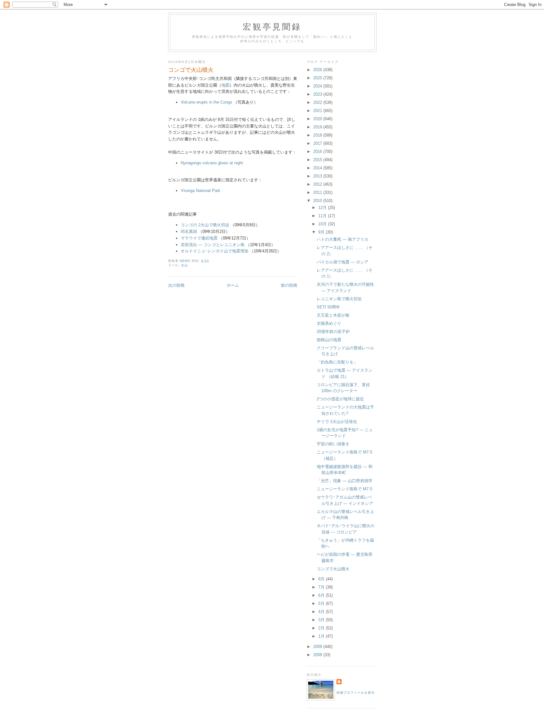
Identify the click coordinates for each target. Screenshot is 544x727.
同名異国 (189, 231)
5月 (322, 603)
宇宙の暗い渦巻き (333, 444)
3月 (322, 619)
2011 (318, 192)
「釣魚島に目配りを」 (337, 362)
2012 (318, 184)
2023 (318, 94)
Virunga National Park (200, 190)
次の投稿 (176, 285)
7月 (322, 587)
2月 (322, 628)
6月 (322, 595)
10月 (323, 224)
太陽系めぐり (329, 323)
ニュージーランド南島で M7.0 (344, 489)
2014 (318, 168)
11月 (323, 215)
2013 (318, 176)
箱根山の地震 (329, 339)
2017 (318, 143)
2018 (318, 135)
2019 (318, 127)
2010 (318, 200)
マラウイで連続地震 (199, 238)
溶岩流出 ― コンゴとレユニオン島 (213, 244)
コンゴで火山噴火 (333, 568)
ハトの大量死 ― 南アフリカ (342, 239)
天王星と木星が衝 (333, 315)
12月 (323, 207)
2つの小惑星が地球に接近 (340, 399)
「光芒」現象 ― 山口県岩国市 (344, 480)
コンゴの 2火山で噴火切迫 (205, 225)
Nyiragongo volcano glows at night (212, 163)
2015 (318, 159)
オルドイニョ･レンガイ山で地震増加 (214, 251)
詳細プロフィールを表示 (356, 692)
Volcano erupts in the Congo (206, 102)
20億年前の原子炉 (333, 331)
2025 (318, 78)
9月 (322, 232)
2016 (318, 151)
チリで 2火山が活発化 (337, 421)
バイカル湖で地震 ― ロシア (342, 262)
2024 (318, 86)
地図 (225, 85)
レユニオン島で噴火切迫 (339, 298)
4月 (322, 611)
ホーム (233, 285)
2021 (318, 110)
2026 (318, 69)
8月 (322, 579)
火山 (184, 265)
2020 (318, 118)
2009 (318, 646)
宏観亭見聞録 (272, 26)
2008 (318, 654)
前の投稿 (289, 285)
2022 (318, 102)
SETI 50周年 (328, 307)
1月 (322, 636)
